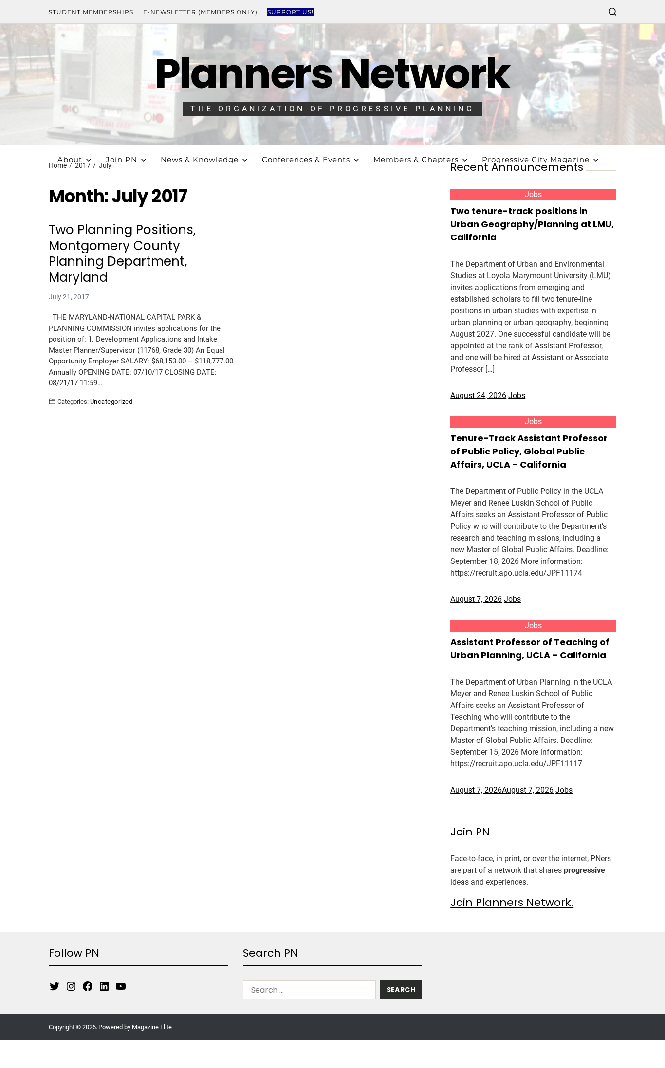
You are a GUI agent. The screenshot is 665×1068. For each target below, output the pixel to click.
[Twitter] (54, 986)
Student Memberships (91, 12)
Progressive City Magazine (536, 159)
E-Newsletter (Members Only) (200, 12)
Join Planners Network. (511, 902)
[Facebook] (87, 986)
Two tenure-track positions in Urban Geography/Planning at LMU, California (532, 224)
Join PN (121, 159)
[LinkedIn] (104, 986)
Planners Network (332, 73)
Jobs (533, 194)
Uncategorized (111, 401)
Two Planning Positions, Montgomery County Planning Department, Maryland (122, 253)
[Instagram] (71, 986)
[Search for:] (307, 991)
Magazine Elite (152, 1027)
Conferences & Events (306, 159)
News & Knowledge (200, 159)
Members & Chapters (416, 159)
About (69, 159)
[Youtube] (121, 986)
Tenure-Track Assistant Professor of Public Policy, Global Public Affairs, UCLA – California (529, 451)
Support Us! (290, 12)
